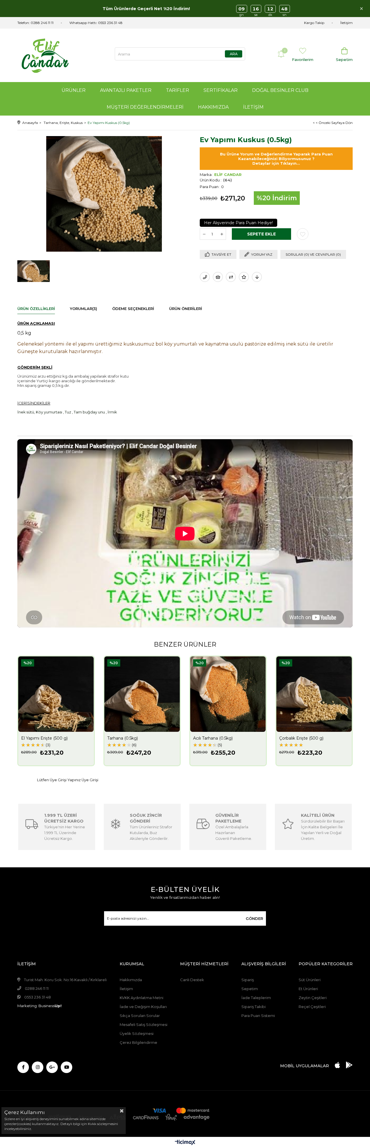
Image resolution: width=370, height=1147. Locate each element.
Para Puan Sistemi (258, 1015)
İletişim (346, 23)
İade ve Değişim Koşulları (143, 1006)
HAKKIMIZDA (213, 107)
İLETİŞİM (253, 107)
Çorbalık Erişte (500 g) (301, 738)
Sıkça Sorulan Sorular (140, 1015)
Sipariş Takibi (253, 1006)
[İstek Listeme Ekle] (218, 277)
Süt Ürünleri (310, 979)
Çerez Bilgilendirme (138, 1042)
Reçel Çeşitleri (312, 1006)
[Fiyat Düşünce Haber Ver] (257, 277)
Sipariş (247, 979)
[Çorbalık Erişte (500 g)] (314, 694)
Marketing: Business (39, 1005)
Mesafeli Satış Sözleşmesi (143, 1024)
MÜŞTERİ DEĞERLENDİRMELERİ (145, 107)
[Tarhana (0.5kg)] (142, 694)
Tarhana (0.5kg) (122, 738)
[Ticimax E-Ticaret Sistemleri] (185, 1143)
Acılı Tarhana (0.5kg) (213, 738)
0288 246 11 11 (42, 23)
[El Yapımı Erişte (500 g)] (56, 694)
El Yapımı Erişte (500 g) (44, 738)
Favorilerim (302, 59)
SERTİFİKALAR (221, 90)
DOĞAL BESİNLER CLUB (280, 90)
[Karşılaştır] (231, 277)
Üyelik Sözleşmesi (136, 1033)
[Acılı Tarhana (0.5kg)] (228, 694)
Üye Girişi (90, 780)
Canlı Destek (192, 979)
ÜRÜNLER (74, 90)
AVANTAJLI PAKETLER (125, 90)
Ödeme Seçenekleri (133, 308)
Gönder (254, 918)
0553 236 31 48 (110, 23)
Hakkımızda (131, 979)
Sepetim (249, 988)
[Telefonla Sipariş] (205, 277)
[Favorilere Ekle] (302, 234)
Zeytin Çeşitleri (313, 997)
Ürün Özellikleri (36, 308)
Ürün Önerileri (185, 308)
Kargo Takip (314, 23)
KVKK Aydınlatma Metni (141, 997)
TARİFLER (177, 90)
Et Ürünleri (308, 988)
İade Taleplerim (256, 997)
